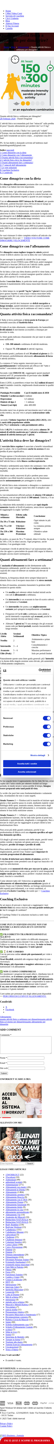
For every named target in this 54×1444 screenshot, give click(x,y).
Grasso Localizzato (14, 1279)
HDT (8, 1282)
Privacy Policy (6, 1423)
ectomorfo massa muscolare (18, 1264)
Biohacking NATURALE (17, 1222)
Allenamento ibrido (14, 1207)
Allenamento (23, 47)
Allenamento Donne (14, 1202)
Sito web (4, 1068)
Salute (8, 1322)
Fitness (9, 1269)
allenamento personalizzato (17, 1212)
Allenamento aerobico (15, 1195)
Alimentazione (12, 1185)
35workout (10, 1177)
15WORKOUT (12, 1175)
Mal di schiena (12, 1297)
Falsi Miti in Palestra (14, 1267)
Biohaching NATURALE (17, 1219)
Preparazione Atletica (15, 1312)
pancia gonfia (11, 1309)
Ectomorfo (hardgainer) (16, 1262)
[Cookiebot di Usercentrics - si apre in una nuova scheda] (39, 670)
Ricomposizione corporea (17, 1317)
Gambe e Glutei (12, 1277)
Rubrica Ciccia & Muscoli (17, 1319)
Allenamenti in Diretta (15, 1190)
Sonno (8, 1334)
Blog (8, 21)
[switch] (47, 727)
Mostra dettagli (37, 755)
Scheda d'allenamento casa (17, 1324)
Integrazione (11, 1284)
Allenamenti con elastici (16, 1187)
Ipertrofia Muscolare (14, 1289)
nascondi (10, 150)
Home (8, 11)
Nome (3, 1058)
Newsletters (11, 1307)
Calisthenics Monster (15, 1232)
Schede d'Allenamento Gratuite (19, 1327)
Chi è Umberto (12, 18)
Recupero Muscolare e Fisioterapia (21, 1314)
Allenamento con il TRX (16, 1199)
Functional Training (14, 1274)
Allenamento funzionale (16, 1204)
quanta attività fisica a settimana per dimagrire (20, 1019)
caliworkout (11, 1234)
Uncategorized (12, 1347)
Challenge (10, 1237)
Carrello (9, 28)
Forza (8, 1272)
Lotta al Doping (12, 1294)
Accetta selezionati (27, 772)
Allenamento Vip (13, 1214)
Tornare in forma (13, 1339)
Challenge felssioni (14, 1239)
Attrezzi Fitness (12, 23)
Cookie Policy (6, 1426)
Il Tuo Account (12, 26)
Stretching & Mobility (15, 1337)
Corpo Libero (11, 1244)
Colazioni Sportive (14, 1242)
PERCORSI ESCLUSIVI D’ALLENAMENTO (25, 996)
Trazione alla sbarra (14, 1342)
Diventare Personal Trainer (17, 1259)
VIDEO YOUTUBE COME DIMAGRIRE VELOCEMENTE (24, 239)
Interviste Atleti (12, 1287)
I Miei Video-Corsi (14, 13)
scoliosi (9, 1329)
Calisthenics (11, 1229)
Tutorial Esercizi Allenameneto (19, 1344)
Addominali (11, 1180)
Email (3, 1063)
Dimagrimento (12, 1257)
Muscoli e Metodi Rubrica (17, 1304)
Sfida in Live (11, 1332)
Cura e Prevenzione (14, 1247)
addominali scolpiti (14, 1182)
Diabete (9, 1249)
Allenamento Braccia (15, 1197)
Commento (5, 1035)
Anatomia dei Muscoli (15, 1217)
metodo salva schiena (15, 1302)
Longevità (10, 1292)
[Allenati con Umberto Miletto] (21, 1161)
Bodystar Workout (14, 1227)
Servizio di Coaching (15, 16)
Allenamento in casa (14, 1209)
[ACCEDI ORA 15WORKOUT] (21, 1117)
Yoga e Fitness (12, 1349)
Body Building (12, 1224)
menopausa (10, 1299)
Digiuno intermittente (15, 1254)
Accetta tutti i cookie (27, 763)
